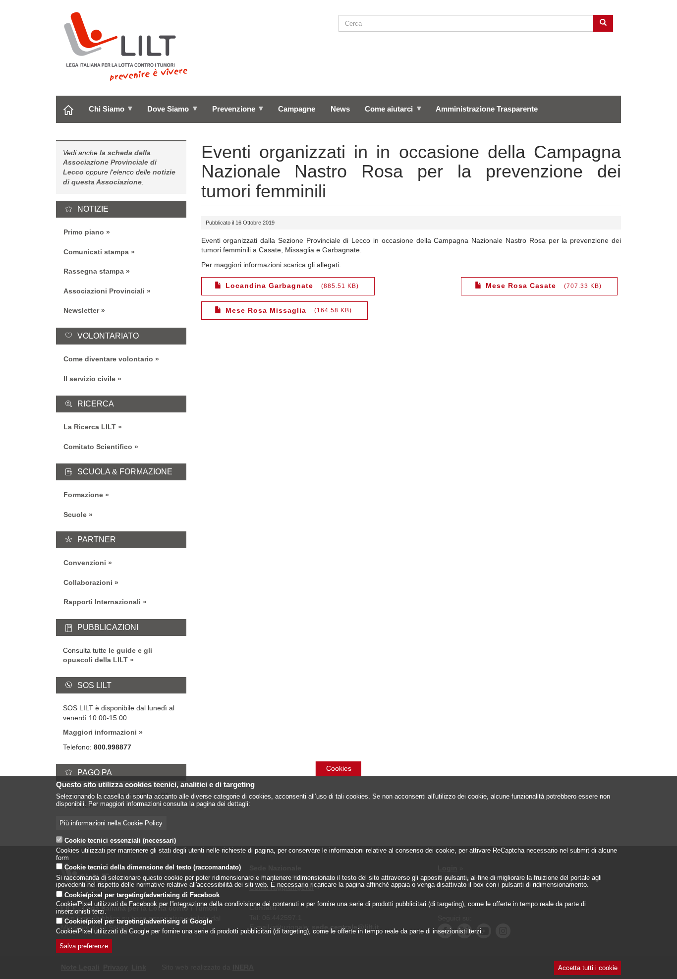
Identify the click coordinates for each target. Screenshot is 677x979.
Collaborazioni (88, 582)
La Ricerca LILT (89, 427)
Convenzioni (84, 563)
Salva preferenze (83, 946)
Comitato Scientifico (97, 447)
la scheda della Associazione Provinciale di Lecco (110, 162)
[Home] (129, 46)
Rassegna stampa (93, 271)
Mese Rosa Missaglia (266, 310)
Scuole (75, 514)
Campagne (296, 109)
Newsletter (81, 310)
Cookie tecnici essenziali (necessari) (120, 840)
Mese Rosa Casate (521, 285)
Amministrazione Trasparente (487, 109)
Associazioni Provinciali (104, 291)
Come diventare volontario (108, 359)
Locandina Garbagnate (269, 285)
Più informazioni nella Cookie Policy (111, 823)
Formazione (83, 495)
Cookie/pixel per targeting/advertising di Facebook (142, 894)
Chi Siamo (102, 112)
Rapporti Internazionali (102, 602)
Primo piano (83, 232)
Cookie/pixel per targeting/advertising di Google (138, 922)
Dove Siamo (164, 112)
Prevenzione (229, 112)
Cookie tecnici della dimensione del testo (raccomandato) (152, 867)
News (340, 109)
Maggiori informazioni (100, 732)
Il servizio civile (89, 379)
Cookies (338, 768)
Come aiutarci (385, 112)
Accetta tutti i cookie (588, 968)
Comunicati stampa (96, 252)
